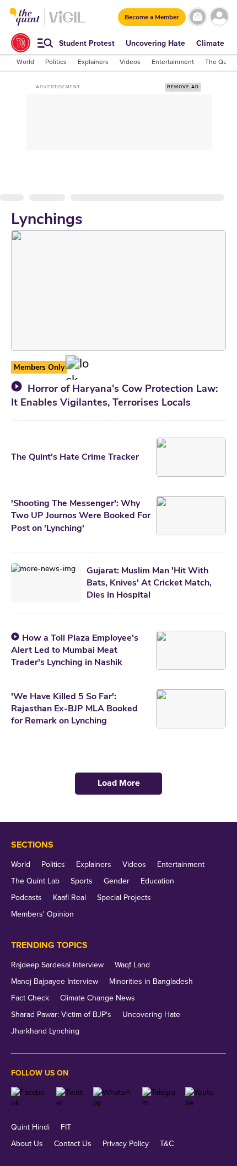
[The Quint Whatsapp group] (113, 1097)
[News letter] (197, 16)
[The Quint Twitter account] (70, 1097)
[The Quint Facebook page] (29, 1097)
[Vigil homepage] (67, 22)
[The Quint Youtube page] (201, 1097)
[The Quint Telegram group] (159, 1097)
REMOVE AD (183, 87)
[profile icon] (219, 16)
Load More (119, 783)
